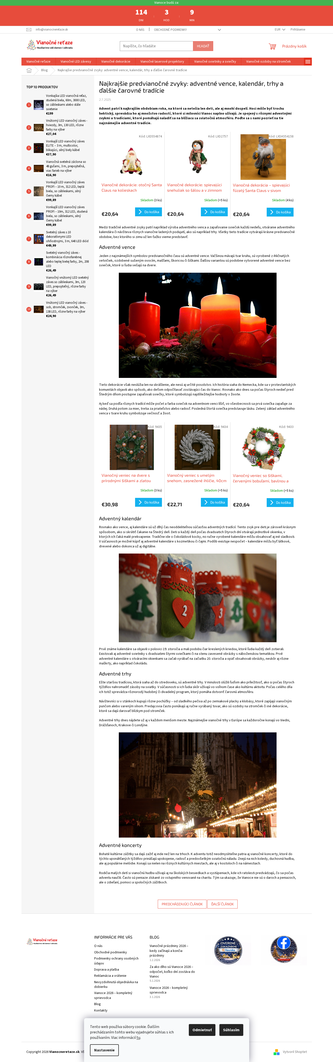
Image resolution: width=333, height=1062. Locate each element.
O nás (140, 30)
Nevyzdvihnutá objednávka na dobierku (116, 984)
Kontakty (100, 1010)
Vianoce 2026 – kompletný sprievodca (113, 995)
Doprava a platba (106, 969)
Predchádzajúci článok (182, 904)
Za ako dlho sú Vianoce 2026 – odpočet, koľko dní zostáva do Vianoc (172, 972)
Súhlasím (231, 1030)
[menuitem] (38, 62)
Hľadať (203, 46)
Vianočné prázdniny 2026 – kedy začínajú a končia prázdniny (169, 951)
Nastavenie (104, 1050)
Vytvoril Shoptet (295, 1051)
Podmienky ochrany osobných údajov (116, 961)
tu (138, 1037)
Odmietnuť (202, 1030)
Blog (97, 1004)
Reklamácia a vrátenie (110, 975)
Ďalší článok (222, 904)
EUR (278, 29)
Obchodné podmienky (170, 30)
